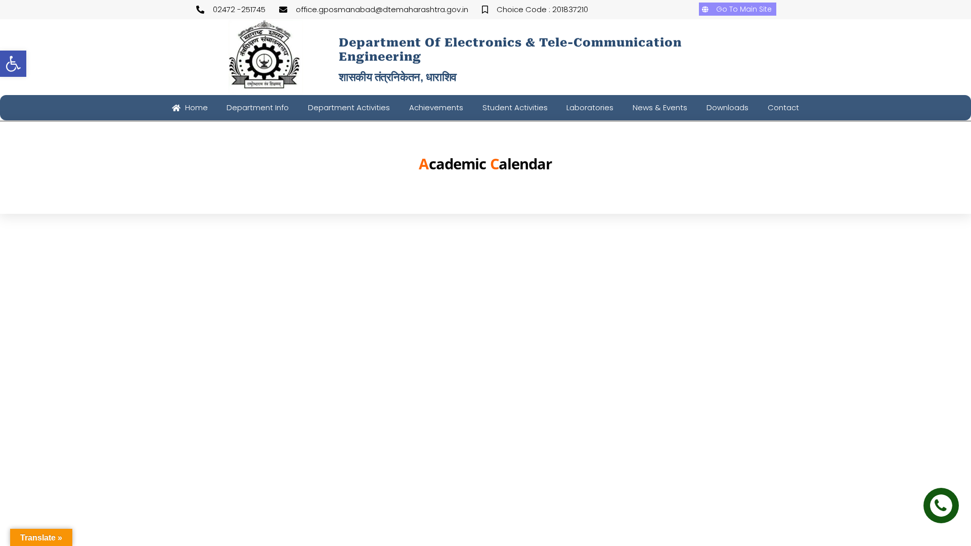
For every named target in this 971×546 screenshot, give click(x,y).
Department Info (258, 107)
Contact (783, 107)
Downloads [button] (727, 107)
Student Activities (515, 107)
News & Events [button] (660, 107)
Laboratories (589, 107)
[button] (13, 64)
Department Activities (349, 107)
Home (195, 107)
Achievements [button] (436, 107)
